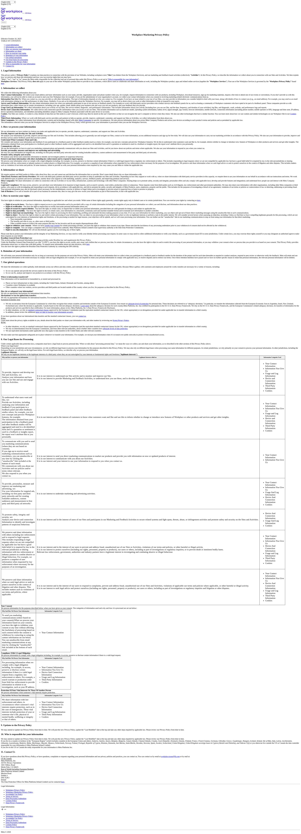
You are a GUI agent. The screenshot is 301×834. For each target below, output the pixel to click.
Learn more (85, 306)
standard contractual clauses (38, 310)
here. (199, 200)
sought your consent (52, 226)
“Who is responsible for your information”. (123, 79)
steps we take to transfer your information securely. (54, 312)
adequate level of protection (138, 304)
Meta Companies (85, 120)
